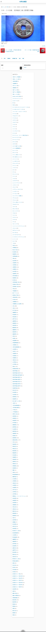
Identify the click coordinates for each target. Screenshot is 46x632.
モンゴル (14, 232)
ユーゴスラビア (16, 234)
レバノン (14, 239)
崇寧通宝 (14, 416)
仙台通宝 (14, 260)
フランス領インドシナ (17, 202)
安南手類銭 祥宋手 (16, 383)
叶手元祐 (14, 310)
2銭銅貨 (14, 87)
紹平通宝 (14, 543)
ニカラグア (15, 180)
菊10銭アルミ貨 (16, 558)
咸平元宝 (14, 318)
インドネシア (15, 130)
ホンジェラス (15, 210)
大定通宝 (14, 349)
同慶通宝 (14, 312)
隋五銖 (14, 604)
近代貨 (14, 571)
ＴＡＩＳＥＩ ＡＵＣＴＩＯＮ (19, 111)
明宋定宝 (14, 446)
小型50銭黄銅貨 (16, 405)
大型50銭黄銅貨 (16, 347)
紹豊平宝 (14, 550)
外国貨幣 (14, 340)
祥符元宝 (14, 526)
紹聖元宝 (14, 548)
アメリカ (14, 113)
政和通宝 (14, 437)
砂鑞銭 (14, 522)
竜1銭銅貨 (15, 537)
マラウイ (14, 217)
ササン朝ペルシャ (16, 156)
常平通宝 (14, 422)
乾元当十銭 (15, 249)
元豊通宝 (8, 58)
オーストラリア (16, 137)
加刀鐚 (14, 280)
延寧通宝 (14, 427)
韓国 (13, 608)
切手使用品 (15, 275)
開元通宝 (14, 599)
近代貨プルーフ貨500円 (18, 582)
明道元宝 (14, 448)
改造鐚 (14, 435)
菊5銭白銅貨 (15, 560)
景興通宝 (14, 465)
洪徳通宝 (14, 500)
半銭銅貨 (14, 290)
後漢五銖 (14, 431)
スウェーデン (15, 163)
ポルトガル (15, 208)
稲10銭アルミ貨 (16, 530)
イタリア (14, 122)
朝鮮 (13, 470)
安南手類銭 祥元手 (16, 381)
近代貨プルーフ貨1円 (17, 580)
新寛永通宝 (15, 439)
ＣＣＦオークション (17, 98)
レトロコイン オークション (18, 236)
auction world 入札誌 (17, 96)
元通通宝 (14, 269)
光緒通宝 (14, 273)
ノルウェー (15, 184)
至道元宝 (14, 556)
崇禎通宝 (14, 420)
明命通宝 (14, 444)
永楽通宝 (14, 487)
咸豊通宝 (14, 321)
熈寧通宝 (14, 513)
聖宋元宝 (14, 554)
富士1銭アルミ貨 (16, 401)
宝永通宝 (14, 394)
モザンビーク (15, 230)
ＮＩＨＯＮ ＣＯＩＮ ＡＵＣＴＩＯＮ (20, 107)
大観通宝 (14, 353)
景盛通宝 (14, 457)
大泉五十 (14, 351)
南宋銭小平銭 (15, 295)
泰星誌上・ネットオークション (19, 496)
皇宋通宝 (14, 519)
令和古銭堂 (23, 1)
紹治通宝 (14, 545)
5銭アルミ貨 (15, 89)
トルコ (14, 178)
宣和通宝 (14, 396)
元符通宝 (14, 264)
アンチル (14, 118)
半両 (13, 288)
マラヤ (14, 219)
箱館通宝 (14, 541)
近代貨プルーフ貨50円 (17, 584)
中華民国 (14, 247)
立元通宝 (14, 535)
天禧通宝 (14, 357)
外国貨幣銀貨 (15, 342)
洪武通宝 (14, 502)
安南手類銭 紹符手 (16, 385)
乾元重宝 (14, 251)
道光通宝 (14, 589)
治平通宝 (14, 493)
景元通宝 (14, 455)
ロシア (14, 241)
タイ (13, 169)
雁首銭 (14, 606)
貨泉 (13, 563)
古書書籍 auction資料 (17, 303)
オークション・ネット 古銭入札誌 (20, 135)
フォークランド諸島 (17, 195)
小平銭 (14, 409)
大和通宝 (14, 344)
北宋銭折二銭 (14, 58)
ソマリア (14, 167)
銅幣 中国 (15, 593)
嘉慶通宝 (14, 329)
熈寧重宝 (14, 515)
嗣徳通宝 (14, 327)
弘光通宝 (14, 429)
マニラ (14, 215)
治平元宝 (14, 489)
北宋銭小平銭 (15, 284)
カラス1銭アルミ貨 (17, 146)
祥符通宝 (14, 528)
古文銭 (14, 299)
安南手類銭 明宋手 (16, 377)
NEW (25, 67)
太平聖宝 (14, 362)
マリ (13, 221)
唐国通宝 (14, 323)
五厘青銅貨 (15, 256)
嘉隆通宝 (14, 334)
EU (13, 102)
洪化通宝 (14, 498)
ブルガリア (15, 204)
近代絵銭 (14, 569)
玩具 (13, 517)
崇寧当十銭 (15, 414)
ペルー (14, 206)
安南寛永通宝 (15, 368)
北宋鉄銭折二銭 (16, 282)
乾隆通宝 (14, 254)
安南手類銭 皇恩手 (16, 379)
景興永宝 (14, 463)
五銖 (13, 258)
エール (14, 133)
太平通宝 (14, 364)
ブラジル (14, 197)
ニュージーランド (16, 182)
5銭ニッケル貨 (16, 94)
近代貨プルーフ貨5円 (17, 586)
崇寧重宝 (14, 418)
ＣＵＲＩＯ (15, 100)
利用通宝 (14, 277)
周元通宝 (14, 316)
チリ (13, 172)
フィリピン (15, 193)
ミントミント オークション (18, 226)
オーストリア (15, 139)
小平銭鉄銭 (15, 411)
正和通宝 (14, 480)
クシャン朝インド (16, 154)
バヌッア (14, 187)
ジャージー (15, 159)
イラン (14, 126)
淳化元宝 (14, 506)
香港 (13, 614)
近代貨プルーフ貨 (16, 573)
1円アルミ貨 (15, 85)
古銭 (19, 58)
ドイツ (14, 176)
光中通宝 (14, 271)
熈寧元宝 (14, 511)
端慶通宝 (14, 539)
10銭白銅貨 (15, 81)
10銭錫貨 (14, 83)
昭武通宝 (14, 450)
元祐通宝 (14, 262)
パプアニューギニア (17, 189)
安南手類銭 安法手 (16, 372)
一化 (13, 243)
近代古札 (14, 565)
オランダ (14, 141)
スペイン (14, 165)
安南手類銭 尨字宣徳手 (17, 375)
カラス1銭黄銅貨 (16, 148)
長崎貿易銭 (15, 597)
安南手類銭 (15, 370)
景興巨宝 (14, 461)
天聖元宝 (14, 360)
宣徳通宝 (14, 398)
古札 (13, 305)
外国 (13, 336)
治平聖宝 (14, 491)
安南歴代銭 (15, 388)
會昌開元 (14, 468)
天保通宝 (14, 355)
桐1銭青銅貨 (15, 474)
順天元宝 (14, 610)
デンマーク (15, 174)
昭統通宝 (14, 452)
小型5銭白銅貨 (16, 407)
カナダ (14, 143)
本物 (23, 58)
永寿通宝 (14, 485)
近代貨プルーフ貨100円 (18, 576)
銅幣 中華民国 (16, 595)
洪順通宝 (14, 504)
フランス (14, 200)
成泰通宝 (14, 433)
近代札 (14, 567)
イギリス (14, 120)
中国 (4, 58)
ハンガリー (15, 191)
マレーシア (15, 223)
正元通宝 (14, 478)
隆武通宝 (14, 601)
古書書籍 (14, 301)
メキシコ (14, 228)
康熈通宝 (14, 424)
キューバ (14, 150)
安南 (13, 366)
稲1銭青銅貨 (15, 532)
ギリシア (14, 152)
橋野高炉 (14, 476)
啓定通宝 (14, 325)
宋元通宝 (14, 392)
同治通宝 (14, 314)
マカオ (14, 213)
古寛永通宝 (15, 297)
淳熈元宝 (14, 509)
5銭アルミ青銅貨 (16, 92)
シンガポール (15, 161)
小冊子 (14, 403)
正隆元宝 (14, 483)
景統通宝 (14, 459)
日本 (13, 442)
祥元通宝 (14, 524)
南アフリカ (15, 292)
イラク (14, 124)
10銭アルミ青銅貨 (16, 76)
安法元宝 (14, 390)
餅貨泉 (14, 612)
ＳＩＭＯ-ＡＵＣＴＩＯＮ (18, 109)
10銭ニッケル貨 (16, 79)
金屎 (13, 591)
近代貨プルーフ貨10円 (17, 578)
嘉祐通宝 (14, 331)
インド (14, 128)
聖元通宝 (14, 552)
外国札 (14, 338)
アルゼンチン (15, 115)
